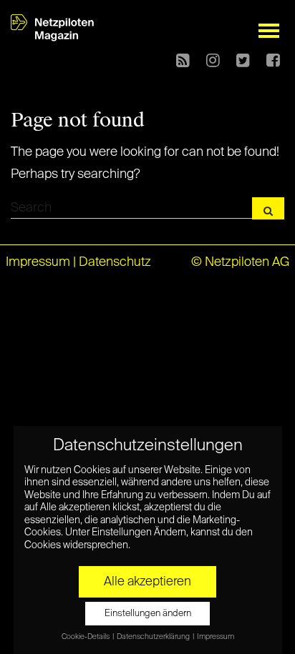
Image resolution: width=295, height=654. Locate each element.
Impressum (38, 262)
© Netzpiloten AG (240, 262)
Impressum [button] (215, 636)
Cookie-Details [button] (86, 636)
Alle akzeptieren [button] (147, 581)
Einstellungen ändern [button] (148, 613)
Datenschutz (115, 262)
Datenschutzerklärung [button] (154, 636)
